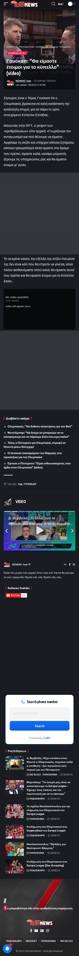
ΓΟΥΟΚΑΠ (30, 484)
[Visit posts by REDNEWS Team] (10, 83)
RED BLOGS (35, 774)
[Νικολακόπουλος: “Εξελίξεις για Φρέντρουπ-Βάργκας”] (15, 849)
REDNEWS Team (23, 80)
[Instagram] (73, 564)
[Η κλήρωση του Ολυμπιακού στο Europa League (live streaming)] (15, 866)
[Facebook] (70, 564)
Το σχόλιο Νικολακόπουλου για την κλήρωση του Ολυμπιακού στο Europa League (48, 810)
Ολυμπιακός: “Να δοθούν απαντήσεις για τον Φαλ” (40, 426)
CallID (46, 738)
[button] (7, 4)
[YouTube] (36, 931)
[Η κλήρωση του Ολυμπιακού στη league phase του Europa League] (15, 831)
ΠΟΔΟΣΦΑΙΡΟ (37, 798)
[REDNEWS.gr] (24, 4)
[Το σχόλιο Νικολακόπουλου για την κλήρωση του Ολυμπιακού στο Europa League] (15, 811)
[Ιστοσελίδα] (65, 564)
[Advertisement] (39, 213)
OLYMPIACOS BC (17, 53)
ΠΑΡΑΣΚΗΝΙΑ (50, 774)
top (20, 484)
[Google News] (42, 931)
